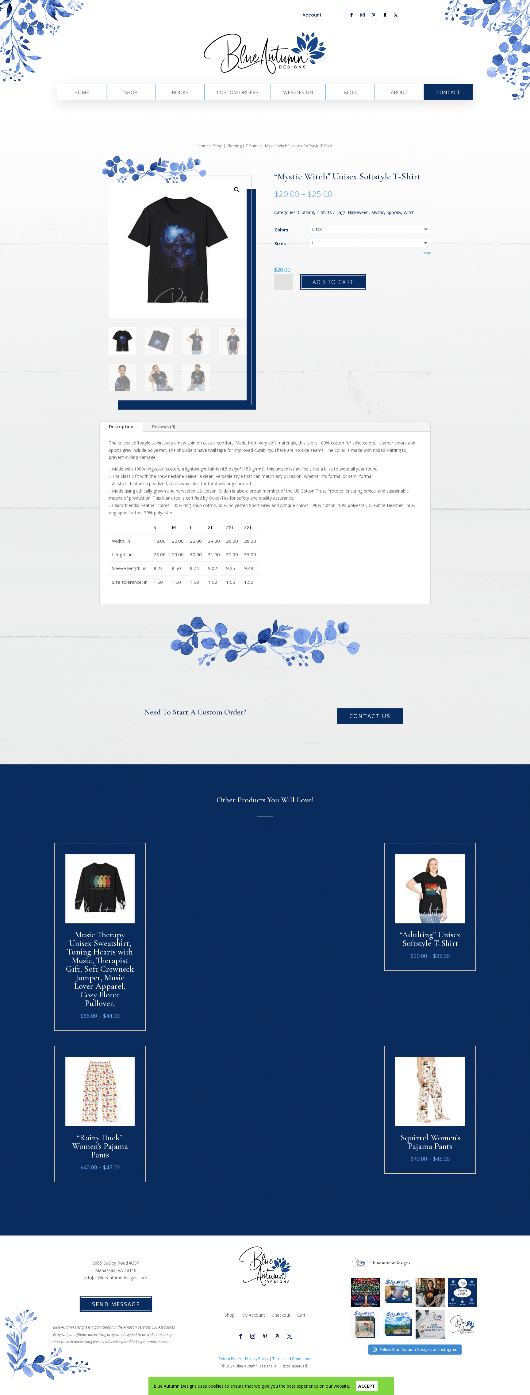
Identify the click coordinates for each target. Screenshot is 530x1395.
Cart (301, 1315)
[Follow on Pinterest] (373, 15)
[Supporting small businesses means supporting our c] (462, 1292)
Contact (448, 93)
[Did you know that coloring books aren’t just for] (398, 1292)
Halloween (358, 212)
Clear (426, 252)
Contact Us (369, 716)
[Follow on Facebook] (351, 15)
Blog (350, 93)
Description (121, 426)
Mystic (377, 212)
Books (180, 93)
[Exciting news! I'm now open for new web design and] (430, 1324)
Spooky (393, 212)
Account (311, 15)
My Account (253, 1315)
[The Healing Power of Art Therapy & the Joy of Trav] (365, 1292)
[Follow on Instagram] (362, 15)
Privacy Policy (256, 1358)
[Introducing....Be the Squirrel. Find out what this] (430, 1292)
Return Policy (230, 1358)
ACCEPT (366, 1386)
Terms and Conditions (291, 1358)
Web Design (298, 93)
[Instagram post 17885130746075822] (462, 1324)
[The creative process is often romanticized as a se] (365, 1324)
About (399, 93)
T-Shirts (253, 145)
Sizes (280, 243)
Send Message (116, 1304)
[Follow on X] (395, 15)
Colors (281, 230)
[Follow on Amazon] (384, 15)
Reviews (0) (163, 426)
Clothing (234, 145)
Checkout (281, 1315)
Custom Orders (237, 93)
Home (81, 93)
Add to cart (333, 282)
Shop (130, 93)
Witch (409, 212)
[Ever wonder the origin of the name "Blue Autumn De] (398, 1324)
